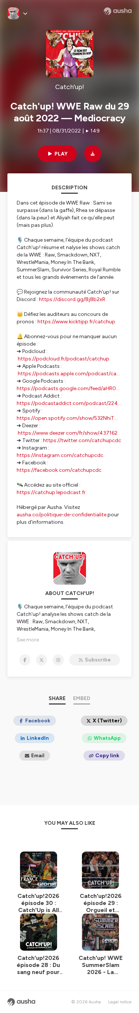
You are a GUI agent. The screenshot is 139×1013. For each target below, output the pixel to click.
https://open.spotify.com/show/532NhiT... (67, 418)
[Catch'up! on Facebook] (24, 660)
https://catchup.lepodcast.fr (51, 492)
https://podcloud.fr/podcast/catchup (63, 359)
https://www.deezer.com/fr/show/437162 (68, 433)
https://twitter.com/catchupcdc (82, 440)
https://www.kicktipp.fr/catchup (76, 321)
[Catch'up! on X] (41, 660)
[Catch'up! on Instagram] (58, 660)
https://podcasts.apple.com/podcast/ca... (69, 373)
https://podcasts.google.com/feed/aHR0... (68, 388)
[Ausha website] (118, 11)
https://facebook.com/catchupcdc (59, 470)
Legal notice (120, 1001)
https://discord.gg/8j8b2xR (72, 299)
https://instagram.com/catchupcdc (60, 455)
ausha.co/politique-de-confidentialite (61, 515)
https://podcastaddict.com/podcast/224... (69, 403)
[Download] (92, 153)
